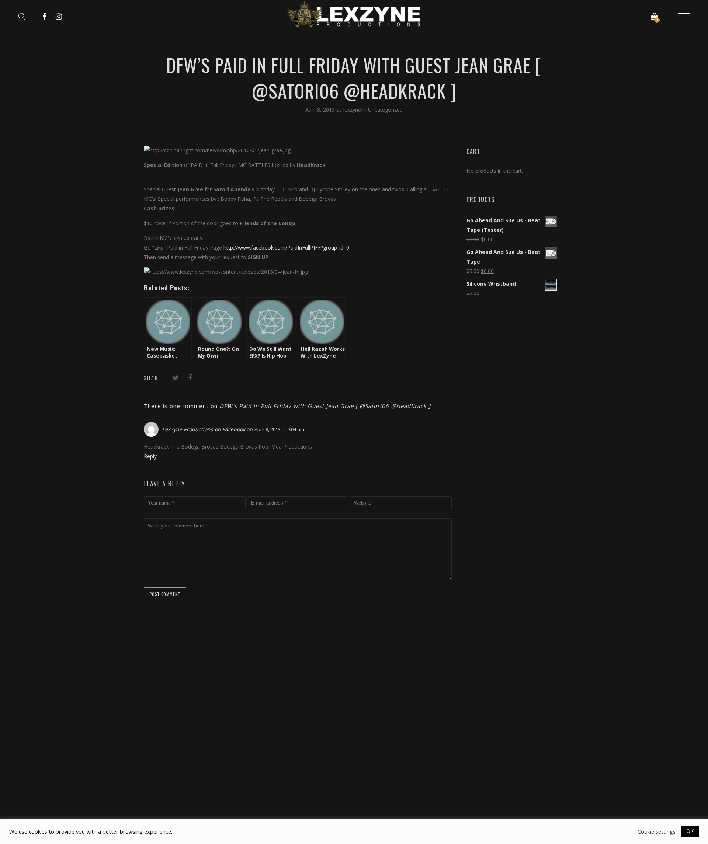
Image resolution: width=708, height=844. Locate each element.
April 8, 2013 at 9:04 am (279, 429)
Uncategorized (385, 109)
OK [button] (690, 830)
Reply (150, 456)
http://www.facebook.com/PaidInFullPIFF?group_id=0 (286, 247)
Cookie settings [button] (657, 831)
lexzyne (352, 109)
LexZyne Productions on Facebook (203, 429)
